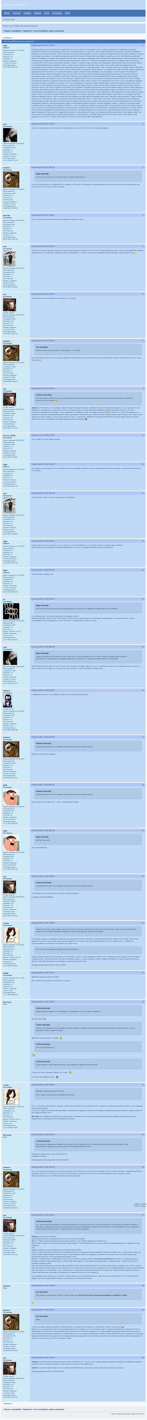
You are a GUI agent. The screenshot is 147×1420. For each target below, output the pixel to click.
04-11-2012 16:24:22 (47, 1310)
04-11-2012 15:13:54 (47, 1135)
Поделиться (36, 45)
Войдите (17, 26)
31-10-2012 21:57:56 (47, 388)
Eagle (5, 46)
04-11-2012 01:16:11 (47, 690)
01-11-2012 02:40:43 (47, 599)
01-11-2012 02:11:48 (47, 493)
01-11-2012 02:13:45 (47, 541)
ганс (4, 294)
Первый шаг (27, 31)
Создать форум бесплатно (134, 1414)
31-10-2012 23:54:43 (47, 435)
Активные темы (8, 19)
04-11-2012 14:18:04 (47, 923)
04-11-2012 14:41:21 (47, 973)
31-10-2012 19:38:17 (47, 215)
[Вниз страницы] (140, 1206)
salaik (5, 785)
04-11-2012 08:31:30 (47, 785)
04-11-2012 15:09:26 (47, 1085)
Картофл (6, 215)
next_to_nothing (9, 435)
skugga (5, 973)
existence (6, 168)
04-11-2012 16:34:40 (47, 1358)
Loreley (6, 923)
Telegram (27, 13)
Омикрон (6, 691)
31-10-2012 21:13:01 (47, 341)
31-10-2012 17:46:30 (47, 124)
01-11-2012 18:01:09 (47, 647)
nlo (4, 599)
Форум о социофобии (12, 31)
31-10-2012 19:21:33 (47, 167)
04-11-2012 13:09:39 (47, 876)
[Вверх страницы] (140, 1204)
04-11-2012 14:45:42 (47, 1002)
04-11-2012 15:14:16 (47, 1167)
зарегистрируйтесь (31, 26)
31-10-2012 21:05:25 (47, 294)
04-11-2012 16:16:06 (47, 1286)
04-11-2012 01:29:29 (47, 737)
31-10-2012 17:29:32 (47, 45)
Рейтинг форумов (117, 1414)
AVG (5, 247)
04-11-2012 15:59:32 (47, 1215)
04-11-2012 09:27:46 (47, 830)
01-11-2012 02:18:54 (47, 570)
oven (5, 124)
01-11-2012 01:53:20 (47, 464)
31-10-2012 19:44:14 (47, 246)
